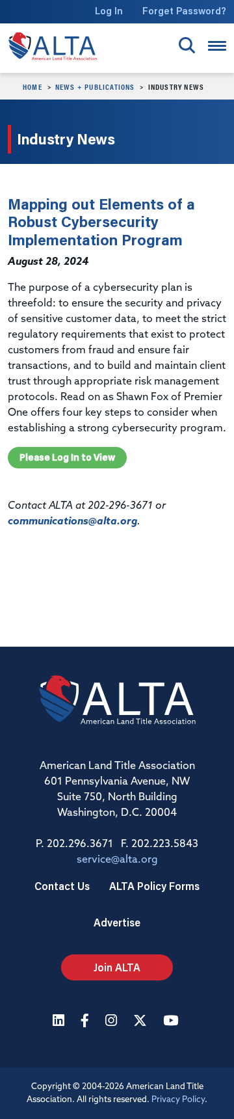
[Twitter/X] (141, 1022)
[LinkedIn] (60, 1022)
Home (32, 86)
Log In (109, 11)
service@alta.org (117, 860)
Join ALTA (117, 967)
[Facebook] (86, 1022)
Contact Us (62, 886)
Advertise (117, 922)
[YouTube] (172, 1022)
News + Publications (95, 86)
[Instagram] (112, 1022)
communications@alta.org (72, 522)
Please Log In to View (67, 457)
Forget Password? (184, 11)
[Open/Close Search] (187, 45)
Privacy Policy (178, 1100)
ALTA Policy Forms (154, 886)
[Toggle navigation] (217, 46)
